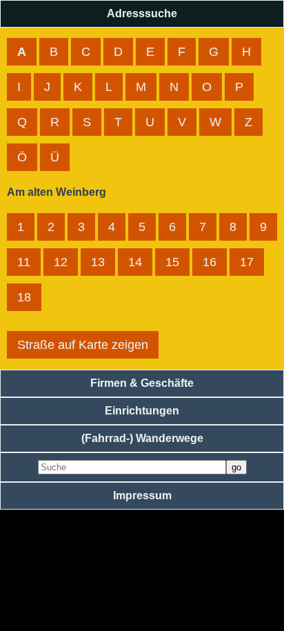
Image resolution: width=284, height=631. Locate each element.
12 (61, 262)
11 (23, 262)
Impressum (142, 495)
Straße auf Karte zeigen (82, 345)
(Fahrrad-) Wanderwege (142, 438)
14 (135, 262)
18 (24, 297)
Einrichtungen (142, 411)
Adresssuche (142, 13)
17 (247, 262)
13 (98, 262)
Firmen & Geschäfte (142, 383)
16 (209, 262)
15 (172, 262)
